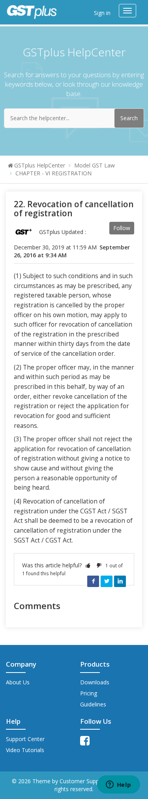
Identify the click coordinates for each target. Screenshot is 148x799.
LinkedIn (120, 581)
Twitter (106, 581)
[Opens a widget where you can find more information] (118, 785)
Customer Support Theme (94, 781)
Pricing (88, 693)
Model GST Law (94, 165)
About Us (18, 682)
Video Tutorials (25, 750)
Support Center (25, 739)
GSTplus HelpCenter (39, 165)
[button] (88, 565)
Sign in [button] (102, 13)
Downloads (94, 682)
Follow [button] (121, 228)
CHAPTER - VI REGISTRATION (53, 173)
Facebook (93, 581)
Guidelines (93, 704)
